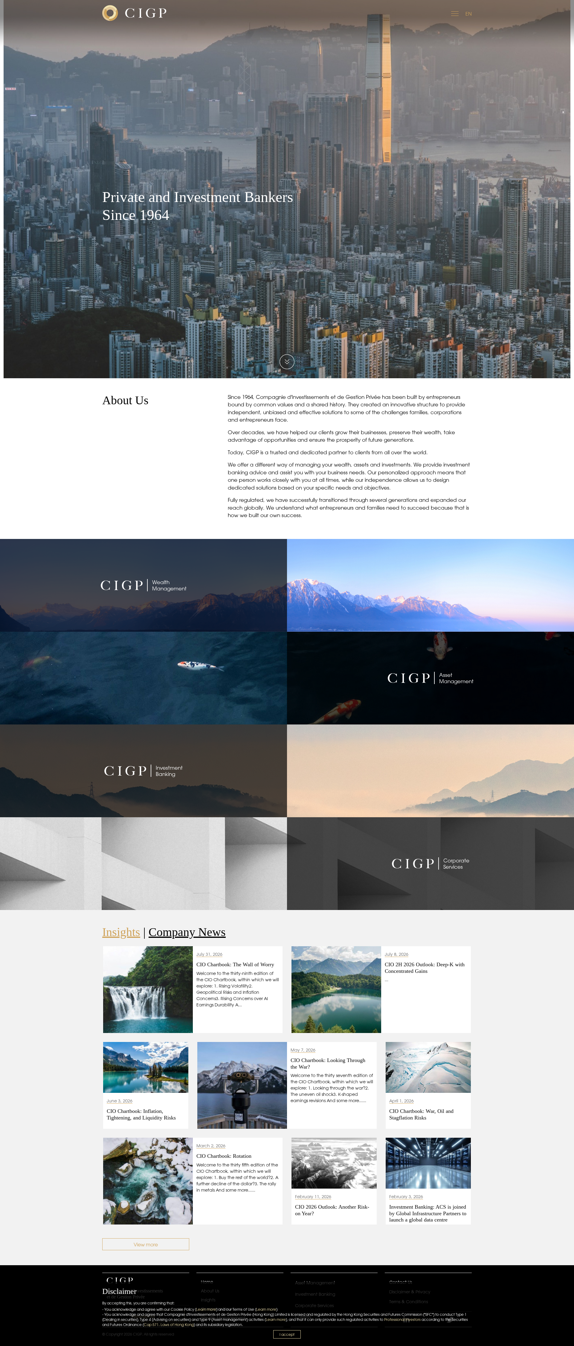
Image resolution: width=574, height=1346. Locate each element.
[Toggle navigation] (455, 13)
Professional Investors (402, 1319)
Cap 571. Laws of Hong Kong (169, 1324)
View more (146, 1245)
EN (468, 14)
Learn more (206, 1309)
